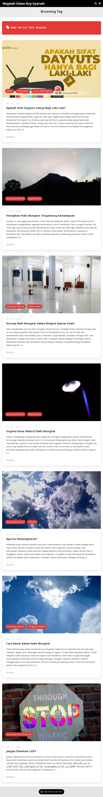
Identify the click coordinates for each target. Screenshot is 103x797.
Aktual (9, 91)
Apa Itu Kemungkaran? (21, 539)
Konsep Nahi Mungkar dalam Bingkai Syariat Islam (40, 323)
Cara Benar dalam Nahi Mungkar (28, 643)
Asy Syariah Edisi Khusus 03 (19, 734)
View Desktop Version (52, 792)
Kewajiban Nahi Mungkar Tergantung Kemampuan (40, 215)
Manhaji (32, 522)
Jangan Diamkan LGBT (21, 751)
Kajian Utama (35, 199)
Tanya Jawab (22, 91)
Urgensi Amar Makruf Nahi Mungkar (31, 431)
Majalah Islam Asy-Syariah (24, 3)
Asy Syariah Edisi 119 (15, 199)
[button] (100, 3)
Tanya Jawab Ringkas (42, 91)
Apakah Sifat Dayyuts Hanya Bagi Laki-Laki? (36, 108)
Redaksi (10, 137)
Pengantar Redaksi (37, 626)
